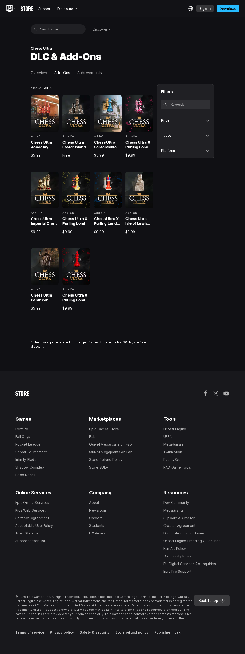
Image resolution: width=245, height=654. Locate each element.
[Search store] (35, 29)
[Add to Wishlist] (53, 100)
